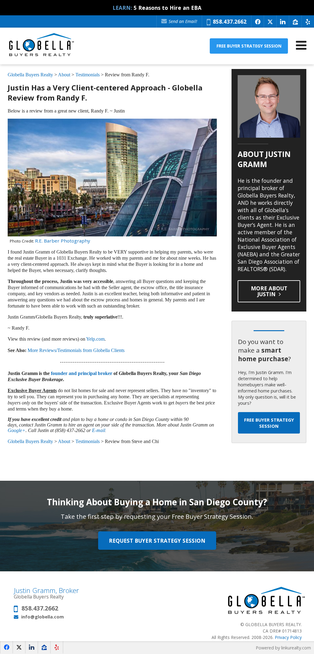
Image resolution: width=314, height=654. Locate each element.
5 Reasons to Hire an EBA (167, 7)
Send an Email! (182, 21)
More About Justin (269, 291)
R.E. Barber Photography (62, 241)
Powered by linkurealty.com (283, 648)
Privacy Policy (288, 637)
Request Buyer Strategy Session (157, 540)
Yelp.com (95, 339)
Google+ (16, 430)
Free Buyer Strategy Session (248, 46)
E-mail (98, 430)
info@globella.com (42, 617)
